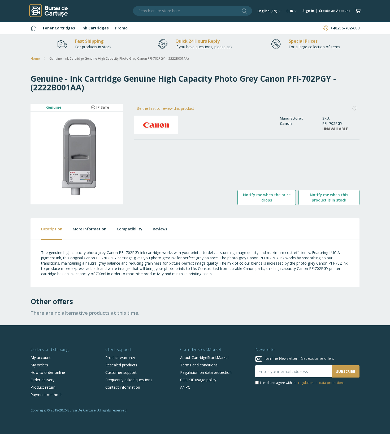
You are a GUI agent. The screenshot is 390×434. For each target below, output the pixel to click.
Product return (43, 387)
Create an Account (334, 10)
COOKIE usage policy (198, 379)
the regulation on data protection (318, 382)
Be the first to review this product (165, 108)
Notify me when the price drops (267, 197)
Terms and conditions (199, 364)
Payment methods (46, 394)
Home (35, 58)
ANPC (185, 387)
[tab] (46, 229)
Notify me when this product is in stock (329, 197)
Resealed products (121, 364)
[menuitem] (33, 28)
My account (41, 357)
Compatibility (129, 228)
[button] (269, 11)
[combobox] (192, 11)
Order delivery (42, 379)
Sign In (308, 10)
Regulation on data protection (206, 372)
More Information (89, 228)
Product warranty (120, 357)
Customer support (121, 372)
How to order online (48, 372)
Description (51, 228)
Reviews (160, 228)
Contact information (122, 387)
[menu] (195, 28)
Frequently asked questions (128, 379)
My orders (39, 364)
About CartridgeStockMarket (204, 357)
